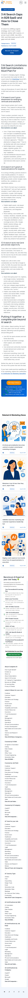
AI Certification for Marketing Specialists (13, 373)
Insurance (8, 712)
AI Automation (9, 905)
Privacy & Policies (10, 686)
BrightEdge (15, 79)
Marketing (13, 43)
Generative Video (9, 757)
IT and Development (10, 714)
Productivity (8, 895)
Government (8, 703)
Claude (7, 810)
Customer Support (10, 695)
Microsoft (7, 812)
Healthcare (8, 705)
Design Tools (8, 883)
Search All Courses (10, 678)
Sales (6, 730)
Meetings (7, 891)
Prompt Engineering (10, 755)
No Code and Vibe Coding (12, 893)
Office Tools (8, 753)
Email (6, 885)
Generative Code (9, 887)
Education (7, 697)
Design (7, 751)
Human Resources (10, 710)
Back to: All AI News (9, 9)
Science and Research (11, 733)
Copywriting (8, 881)
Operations (8, 722)
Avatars (7, 876)
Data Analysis (8, 749)
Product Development (11, 726)
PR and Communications (12, 724)
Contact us (8, 672)
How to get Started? (10, 669)
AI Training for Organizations (13, 680)
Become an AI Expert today (12, 52)
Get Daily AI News (14, 383)
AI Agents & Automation (11, 744)
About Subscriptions (10, 676)
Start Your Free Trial (14, 654)
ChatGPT (7, 808)
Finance (7, 701)
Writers (7, 735)
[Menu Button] (25, 2)
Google (7, 814)
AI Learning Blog (9, 684)
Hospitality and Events (11, 708)
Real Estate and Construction (13, 728)
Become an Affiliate (10, 682)
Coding (7, 746)
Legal (6, 716)
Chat (6, 879)
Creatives (7, 693)
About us (7, 674)
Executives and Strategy (11, 699)
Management (8, 718)
